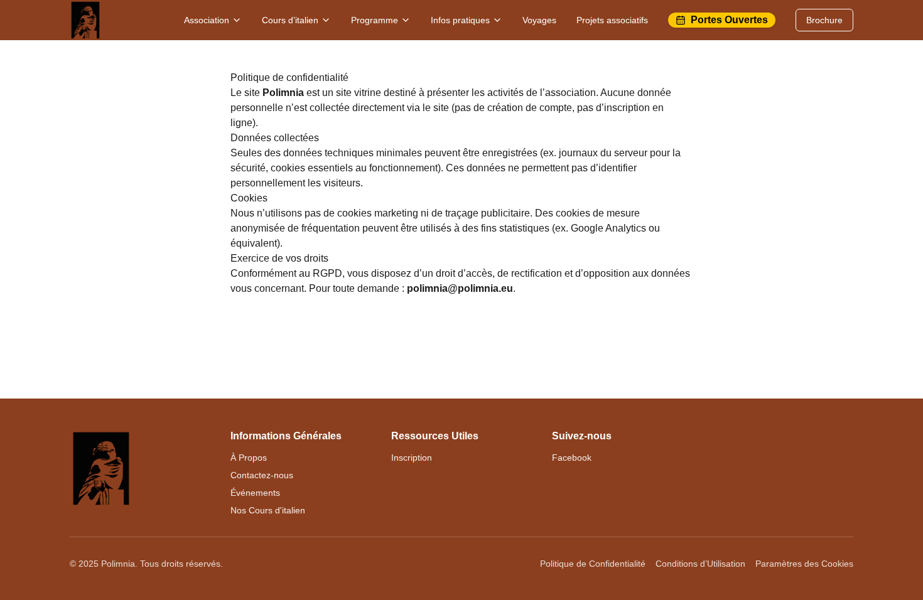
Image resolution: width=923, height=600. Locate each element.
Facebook (571, 458)
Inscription (411, 458)
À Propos (248, 458)
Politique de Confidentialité (592, 564)
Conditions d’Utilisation (700, 564)
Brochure (824, 20)
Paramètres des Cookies (804, 564)
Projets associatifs (612, 20)
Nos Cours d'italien (267, 510)
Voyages (539, 20)
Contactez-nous (261, 475)
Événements (255, 493)
